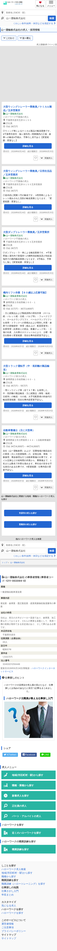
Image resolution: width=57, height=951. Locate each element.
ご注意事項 (8, 927)
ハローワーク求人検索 (14, 869)
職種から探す (9, 876)
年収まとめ (8, 894)
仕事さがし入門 (10, 890)
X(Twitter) (11, 754)
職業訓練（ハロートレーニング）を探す (23, 883)
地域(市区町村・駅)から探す (17, 872)
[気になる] (40, 1)
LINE (46, 754)
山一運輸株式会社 (17, 562)
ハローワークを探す (12, 912)
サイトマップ (9, 938)
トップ (4, 562)
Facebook (30, 754)
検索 (51, 18)
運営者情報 (8, 923)
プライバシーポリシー (14, 931)
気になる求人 (9, 905)
